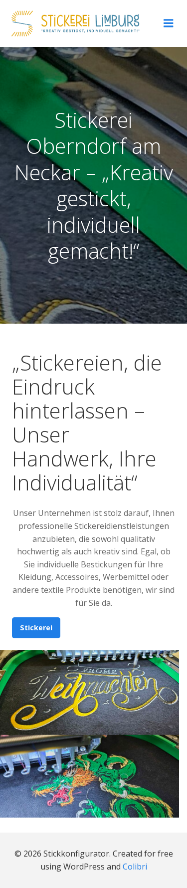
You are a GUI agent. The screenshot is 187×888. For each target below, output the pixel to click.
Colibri (135, 866)
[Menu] (168, 23)
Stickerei (36, 627)
